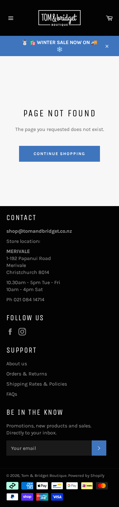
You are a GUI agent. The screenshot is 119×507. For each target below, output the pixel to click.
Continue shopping (59, 153)
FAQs (11, 394)
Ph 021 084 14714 (25, 299)
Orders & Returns (26, 374)
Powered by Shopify (86, 475)
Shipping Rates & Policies (36, 384)
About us (16, 364)
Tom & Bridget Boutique (44, 475)
